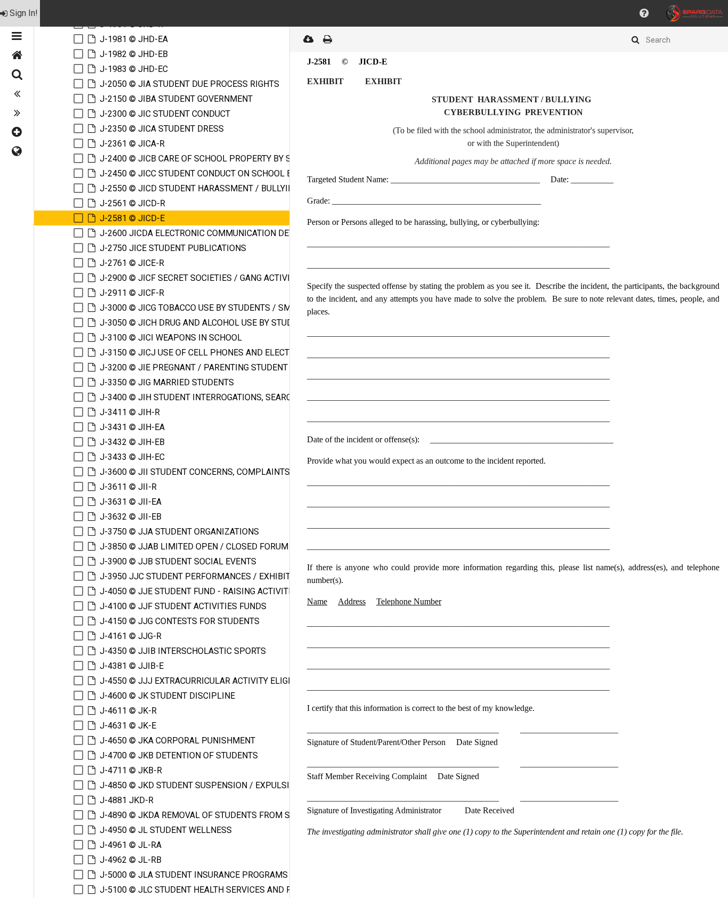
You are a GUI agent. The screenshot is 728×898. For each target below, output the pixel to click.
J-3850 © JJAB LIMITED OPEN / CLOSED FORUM (194, 546)
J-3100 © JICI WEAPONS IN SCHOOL (171, 338)
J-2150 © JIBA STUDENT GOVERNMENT (176, 99)
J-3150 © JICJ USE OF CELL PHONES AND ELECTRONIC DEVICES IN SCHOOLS (251, 352)
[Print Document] (327, 39)
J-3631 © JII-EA (130, 502)
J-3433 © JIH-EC (132, 457)
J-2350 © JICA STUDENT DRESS (162, 129)
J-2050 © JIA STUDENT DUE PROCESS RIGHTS (189, 84)
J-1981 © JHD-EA (134, 39)
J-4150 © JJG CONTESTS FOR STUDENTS (180, 621)
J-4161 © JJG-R (130, 636)
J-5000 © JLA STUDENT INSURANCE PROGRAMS (194, 875)
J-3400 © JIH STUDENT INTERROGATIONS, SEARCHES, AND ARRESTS (233, 397)
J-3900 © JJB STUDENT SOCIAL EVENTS (178, 561)
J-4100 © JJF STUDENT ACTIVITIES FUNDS (183, 606)
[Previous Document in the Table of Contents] (17, 93)
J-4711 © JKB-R (131, 770)
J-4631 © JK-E (128, 726)
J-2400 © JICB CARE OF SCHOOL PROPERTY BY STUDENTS (214, 158)
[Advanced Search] (17, 74)
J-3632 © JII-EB (130, 517)
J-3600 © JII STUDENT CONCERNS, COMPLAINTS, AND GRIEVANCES (231, 472)
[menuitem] (20, 13)
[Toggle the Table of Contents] (17, 36)
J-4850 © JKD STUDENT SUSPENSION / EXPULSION (200, 785)
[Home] (17, 55)
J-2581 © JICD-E (132, 218)
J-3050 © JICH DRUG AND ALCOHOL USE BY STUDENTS (206, 323)
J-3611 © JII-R (128, 487)
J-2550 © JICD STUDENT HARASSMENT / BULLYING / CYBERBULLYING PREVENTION (262, 188)
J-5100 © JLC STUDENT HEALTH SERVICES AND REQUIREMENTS (224, 890)
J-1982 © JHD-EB (134, 54)
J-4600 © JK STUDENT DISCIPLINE (167, 696)
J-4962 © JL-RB (130, 860)
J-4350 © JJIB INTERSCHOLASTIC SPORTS (183, 651)
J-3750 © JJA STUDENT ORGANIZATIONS (179, 532)
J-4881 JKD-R (126, 800)
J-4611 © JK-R (128, 711)
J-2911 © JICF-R (132, 293)
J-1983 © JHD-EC (134, 69)
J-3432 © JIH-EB (132, 442)
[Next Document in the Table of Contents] (17, 113)
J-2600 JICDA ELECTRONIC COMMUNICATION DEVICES (206, 233)
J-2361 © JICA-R (132, 144)
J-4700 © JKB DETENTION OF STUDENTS (179, 755)
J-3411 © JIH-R (130, 412)
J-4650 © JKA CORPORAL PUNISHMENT (177, 740)
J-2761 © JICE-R (132, 263)
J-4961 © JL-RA (130, 845)
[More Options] (17, 132)
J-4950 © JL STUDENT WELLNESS (166, 830)
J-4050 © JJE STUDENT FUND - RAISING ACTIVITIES (200, 591)
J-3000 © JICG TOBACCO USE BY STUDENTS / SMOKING (208, 308)
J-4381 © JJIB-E (132, 666)
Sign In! (24, 13)
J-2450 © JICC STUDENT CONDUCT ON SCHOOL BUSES (206, 173)
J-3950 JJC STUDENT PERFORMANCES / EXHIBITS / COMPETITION (230, 576)
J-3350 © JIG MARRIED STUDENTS (167, 382)
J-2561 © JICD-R (132, 203)
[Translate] (17, 151)
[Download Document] (308, 39)
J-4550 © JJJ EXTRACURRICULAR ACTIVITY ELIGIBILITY (208, 681)
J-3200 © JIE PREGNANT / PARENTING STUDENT (194, 367)
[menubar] (364, 13)
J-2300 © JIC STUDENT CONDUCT (165, 114)
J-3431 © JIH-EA (132, 427)
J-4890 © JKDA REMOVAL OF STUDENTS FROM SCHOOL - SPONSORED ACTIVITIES (260, 815)
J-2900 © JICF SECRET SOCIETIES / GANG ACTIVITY (200, 278)
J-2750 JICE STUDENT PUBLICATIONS (173, 248)
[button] (644, 13)
